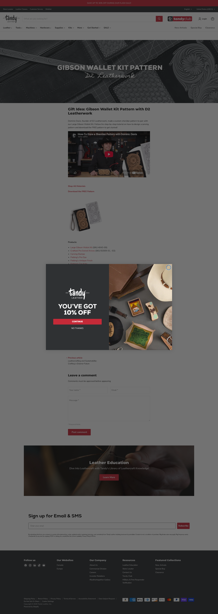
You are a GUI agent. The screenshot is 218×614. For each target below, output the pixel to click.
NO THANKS (77, 328)
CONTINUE (77, 321)
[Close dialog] (168, 267)
